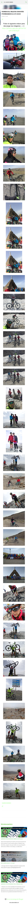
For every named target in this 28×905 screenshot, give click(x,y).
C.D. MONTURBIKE (8, 2)
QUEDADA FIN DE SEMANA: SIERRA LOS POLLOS (12, 838)
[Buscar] (26, 2)
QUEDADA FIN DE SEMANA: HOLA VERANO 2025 (12, 884)
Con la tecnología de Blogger (14, 899)
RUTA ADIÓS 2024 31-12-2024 (7, 863)
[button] (2, 19)
